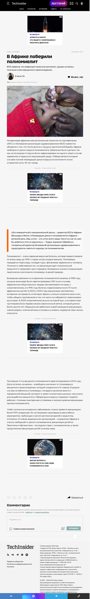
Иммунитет (34, 82)
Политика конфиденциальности (19, 564)
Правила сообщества (15, 562)
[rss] (8, 555)
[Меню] (8, 3)
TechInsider (19, 3)
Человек (16, 52)
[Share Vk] (11, 596)
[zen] (22, 555)
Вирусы (20, 82)
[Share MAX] (33, 596)
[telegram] (17, 555)
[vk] (13, 555)
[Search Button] (77, 3)
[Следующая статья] (45, 536)
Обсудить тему (77, 77)
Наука (9, 52)
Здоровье (14, 82)
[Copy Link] (79, 596)
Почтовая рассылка (71, 3)
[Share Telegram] (56, 596)
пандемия (27, 82)
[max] (27, 555)
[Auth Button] (82, 3)
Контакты (10, 567)
